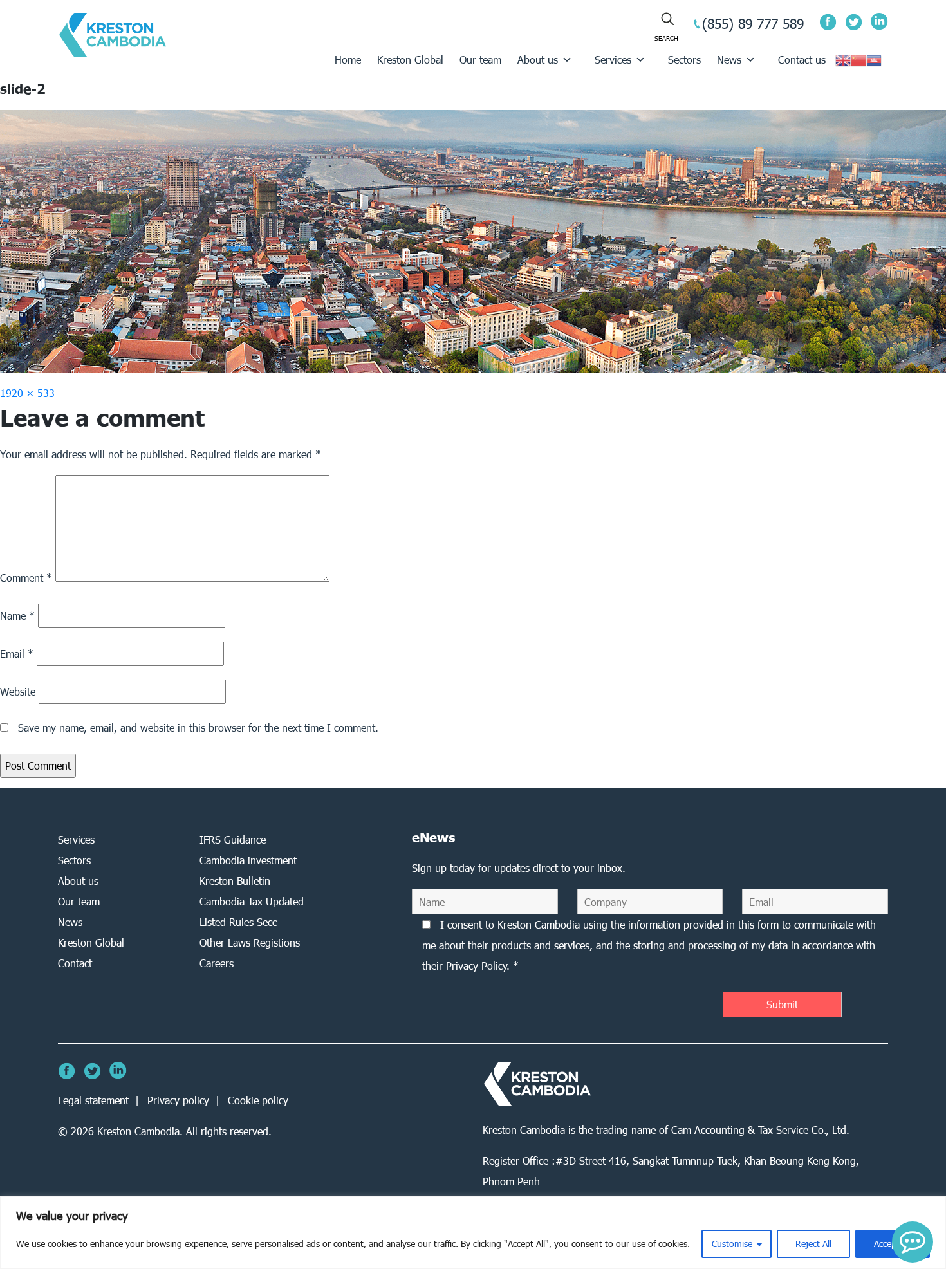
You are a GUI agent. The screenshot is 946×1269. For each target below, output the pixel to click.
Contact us (802, 59)
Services (613, 59)
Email (16, 653)
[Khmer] (874, 59)
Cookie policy (258, 1100)
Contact (75, 963)
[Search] (666, 27)
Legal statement (93, 1100)
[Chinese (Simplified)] (858, 59)
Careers (216, 963)
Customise (732, 1243)
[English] (843, 59)
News (729, 59)
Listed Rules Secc (238, 922)
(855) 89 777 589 (753, 23)
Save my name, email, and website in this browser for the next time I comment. (198, 727)
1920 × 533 (27, 393)
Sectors (684, 59)
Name (17, 615)
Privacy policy (178, 1100)
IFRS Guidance (232, 839)
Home (348, 59)
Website (17, 691)
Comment (26, 577)
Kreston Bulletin (234, 881)
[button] (912, 1242)
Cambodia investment (248, 860)
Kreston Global (410, 59)
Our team (480, 59)
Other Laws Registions (249, 942)
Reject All (813, 1243)
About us (537, 59)
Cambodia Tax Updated (251, 901)
